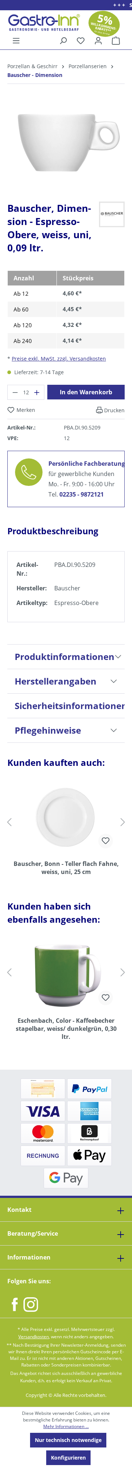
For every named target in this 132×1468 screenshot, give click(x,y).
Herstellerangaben (55, 681)
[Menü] (16, 40)
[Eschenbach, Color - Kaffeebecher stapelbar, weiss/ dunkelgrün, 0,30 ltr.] (66, 974)
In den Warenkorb (86, 392)
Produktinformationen (64, 656)
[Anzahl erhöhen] (37, 392)
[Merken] (105, 841)
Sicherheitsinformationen (70, 706)
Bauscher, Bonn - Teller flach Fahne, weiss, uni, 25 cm (66, 868)
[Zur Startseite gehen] (41, 22)
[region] (66, 149)
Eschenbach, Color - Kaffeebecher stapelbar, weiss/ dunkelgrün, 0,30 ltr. (66, 1029)
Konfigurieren (68, 1457)
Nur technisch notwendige (68, 1439)
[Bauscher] (112, 214)
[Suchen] (63, 40)
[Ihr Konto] (98, 40)
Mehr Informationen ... (66, 1426)
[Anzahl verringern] (15, 392)
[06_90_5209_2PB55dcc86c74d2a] (66, 142)
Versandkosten (33, 1337)
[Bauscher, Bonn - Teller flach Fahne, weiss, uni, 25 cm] (66, 817)
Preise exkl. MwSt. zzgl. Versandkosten (59, 358)
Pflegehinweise (48, 730)
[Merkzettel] (80, 40)
